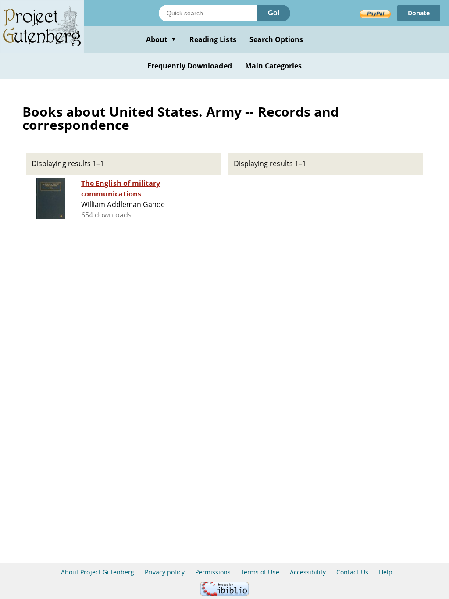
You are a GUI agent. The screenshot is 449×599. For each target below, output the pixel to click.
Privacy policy (165, 572)
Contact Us (352, 572)
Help (385, 572)
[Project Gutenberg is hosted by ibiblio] (224, 593)
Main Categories (273, 66)
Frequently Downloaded (189, 66)
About (161, 39)
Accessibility (308, 572)
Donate (419, 13)
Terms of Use (260, 572)
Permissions (213, 572)
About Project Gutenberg (97, 572)
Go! (274, 13)
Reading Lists (212, 39)
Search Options (276, 39)
